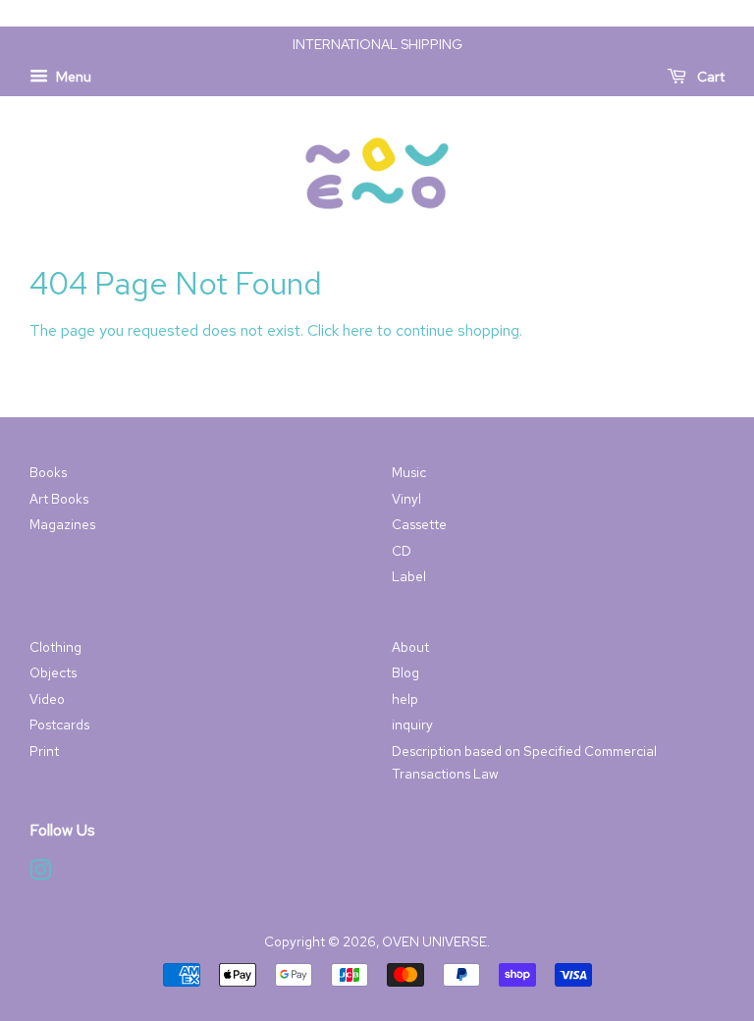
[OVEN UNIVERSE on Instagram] (40, 874)
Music (409, 472)
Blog (405, 672)
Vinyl (406, 499)
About (410, 647)
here (358, 330)
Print (44, 751)
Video (47, 699)
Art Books (58, 499)
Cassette (419, 524)
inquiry (412, 724)
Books (48, 472)
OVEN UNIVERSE (434, 941)
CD (401, 551)
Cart (709, 76)
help (405, 699)
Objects (53, 672)
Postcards (59, 724)
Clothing (55, 647)
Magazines (62, 524)
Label (409, 576)
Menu (72, 76)
